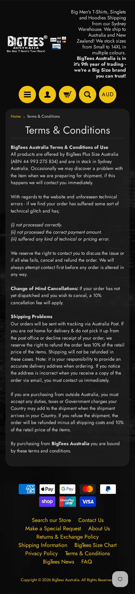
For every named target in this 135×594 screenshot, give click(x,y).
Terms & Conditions (87, 553)
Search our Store (51, 520)
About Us (99, 528)
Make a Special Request (53, 528)
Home (16, 116)
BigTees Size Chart (95, 545)
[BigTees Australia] (37, 44)
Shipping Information (42, 545)
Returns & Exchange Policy (67, 537)
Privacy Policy (41, 553)
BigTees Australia (65, 580)
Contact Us (91, 520)
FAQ (86, 562)
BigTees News (58, 562)
